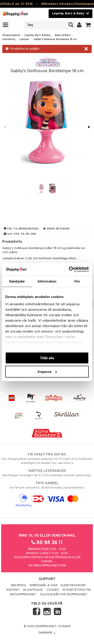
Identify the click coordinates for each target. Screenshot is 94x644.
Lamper (24, 39)
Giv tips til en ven (21, 234)
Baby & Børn (63, 35)
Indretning (8, 39)
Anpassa (44, 371)
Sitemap (64, 626)
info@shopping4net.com (47, 566)
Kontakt (13, 590)
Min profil (18, 585)
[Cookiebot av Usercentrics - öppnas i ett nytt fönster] (69, 269)
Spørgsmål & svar (43, 585)
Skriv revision (58, 229)
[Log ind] (79, 25)
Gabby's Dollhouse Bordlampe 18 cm (55, 39)
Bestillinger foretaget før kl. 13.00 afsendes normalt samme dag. (47, 473)
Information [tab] (47, 281)
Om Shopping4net (23, 594)
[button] (88, 25)
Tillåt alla (47, 358)
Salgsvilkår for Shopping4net (64, 594)
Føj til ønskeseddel (23, 229)
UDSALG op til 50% (16, 4)
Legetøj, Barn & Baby (37, 35)
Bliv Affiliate (33, 590)
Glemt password (73, 585)
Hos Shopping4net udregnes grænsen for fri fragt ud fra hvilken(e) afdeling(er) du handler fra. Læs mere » (47, 459)
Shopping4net (11, 35)
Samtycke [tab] (17, 281)
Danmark (46, 633)
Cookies (53, 590)
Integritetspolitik (77, 590)
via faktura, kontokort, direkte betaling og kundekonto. (47, 485)
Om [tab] (77, 281)
